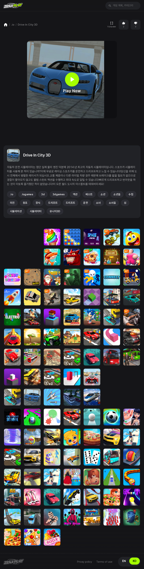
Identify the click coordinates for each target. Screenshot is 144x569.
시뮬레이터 (36, 211)
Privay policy (84, 561)
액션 (75, 194)
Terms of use (104, 561)
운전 (85, 202)
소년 (103, 194)
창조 (25, 202)
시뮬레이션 (16, 211)
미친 (12, 202)
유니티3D (55, 211)
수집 (131, 194)
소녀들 (112, 202)
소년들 (116, 194)
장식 (38, 202)
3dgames (59, 194)
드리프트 (53, 202)
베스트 (89, 194)
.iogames (27, 194)
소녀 (98, 202)
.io (12, 24)
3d (43, 194)
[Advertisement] (72, 132)
